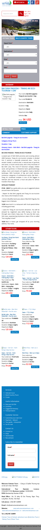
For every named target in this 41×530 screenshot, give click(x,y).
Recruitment (9, 438)
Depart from (8, 43)
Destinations (8, 51)
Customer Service (11, 415)
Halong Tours (6, 519)
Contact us (8, 431)
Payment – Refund (11, 420)
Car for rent (9, 424)
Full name (11, 455)
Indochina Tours (33, 517)
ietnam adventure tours (20, 517)
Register (26, 16)
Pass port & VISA (10, 404)
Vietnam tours (8, 38)
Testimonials (9, 436)
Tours (6, 517)
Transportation (10, 411)
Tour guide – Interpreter (13, 422)
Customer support (29, 132)
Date (6, 67)
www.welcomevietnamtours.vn (11, 510)
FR (29, 14)
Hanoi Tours (15, 519)
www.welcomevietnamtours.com (23, 508)
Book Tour (23, 122)
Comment (6, 132)
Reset (14, 76)
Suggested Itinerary (11, 409)
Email (10, 447)
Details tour (7, 129)
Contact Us (9, 428)
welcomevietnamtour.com (30, 510)
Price (6, 59)
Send (7, 76)
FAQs (7, 434)
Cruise (7, 397)
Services (8, 390)
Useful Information (12, 401)
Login (25, 14)
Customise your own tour (13, 418)
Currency (8, 406)
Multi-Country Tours (24, 38)
